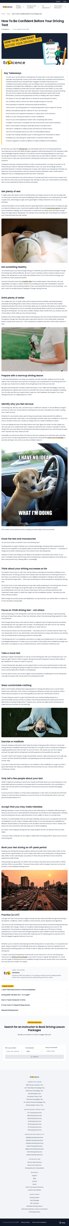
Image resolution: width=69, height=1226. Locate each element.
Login (64, 1)
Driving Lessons (18, 7)
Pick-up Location (11, 1048)
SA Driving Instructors (34, 1121)
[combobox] (14, 1051)
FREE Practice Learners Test (34, 1085)
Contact (34, 1181)
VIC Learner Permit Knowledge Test (34, 1102)
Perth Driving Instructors (34, 1152)
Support (58, 1)
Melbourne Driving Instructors (34, 1149)
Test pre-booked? (51, 1047)
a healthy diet (27, 281)
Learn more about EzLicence (34, 1187)
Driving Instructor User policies (34, 1168)
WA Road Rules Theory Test (34, 1105)
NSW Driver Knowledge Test (34, 1091)
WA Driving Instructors (34, 1130)
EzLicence (6, 29)
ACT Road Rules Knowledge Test (35, 1088)
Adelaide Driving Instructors (34, 1137)
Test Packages (34, 1200)
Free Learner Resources (58, 7)
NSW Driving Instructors (34, 1115)
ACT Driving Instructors (34, 1113)
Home (3, 14)
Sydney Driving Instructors (34, 1155)
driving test (23, 149)
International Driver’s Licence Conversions (34, 1209)
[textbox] (14, 1051)
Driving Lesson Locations (31, 7)
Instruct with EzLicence (34, 1162)
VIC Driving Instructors (34, 1127)
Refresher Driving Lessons (34, 1206)
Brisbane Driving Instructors (34, 1140)
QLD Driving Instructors (34, 1118)
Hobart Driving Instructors (34, 1146)
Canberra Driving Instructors (34, 1143)
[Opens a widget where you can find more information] (62, 1223)
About (34, 1184)
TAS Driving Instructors (34, 1124)
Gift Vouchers (34, 1203)
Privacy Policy (25, 1222)
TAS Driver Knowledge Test (34, 1099)
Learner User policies (34, 1190)
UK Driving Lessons (34, 1212)
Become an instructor (34, 1165)
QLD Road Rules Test (34, 1094)
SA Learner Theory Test (34, 1096)
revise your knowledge (55, 438)
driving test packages (20, 957)
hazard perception (53, 208)
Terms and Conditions (39, 1222)
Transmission (30, 1048)
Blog (8, 14)
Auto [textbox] (28, 1051)
